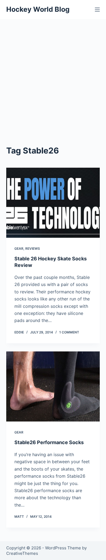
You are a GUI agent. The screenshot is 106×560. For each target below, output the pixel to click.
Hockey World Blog (38, 9)
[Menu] (97, 9)
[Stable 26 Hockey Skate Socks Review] (52, 203)
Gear (18, 248)
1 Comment (69, 332)
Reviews (32, 248)
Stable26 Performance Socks (49, 442)
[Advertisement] (53, 75)
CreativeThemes (22, 553)
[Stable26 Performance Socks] (52, 386)
